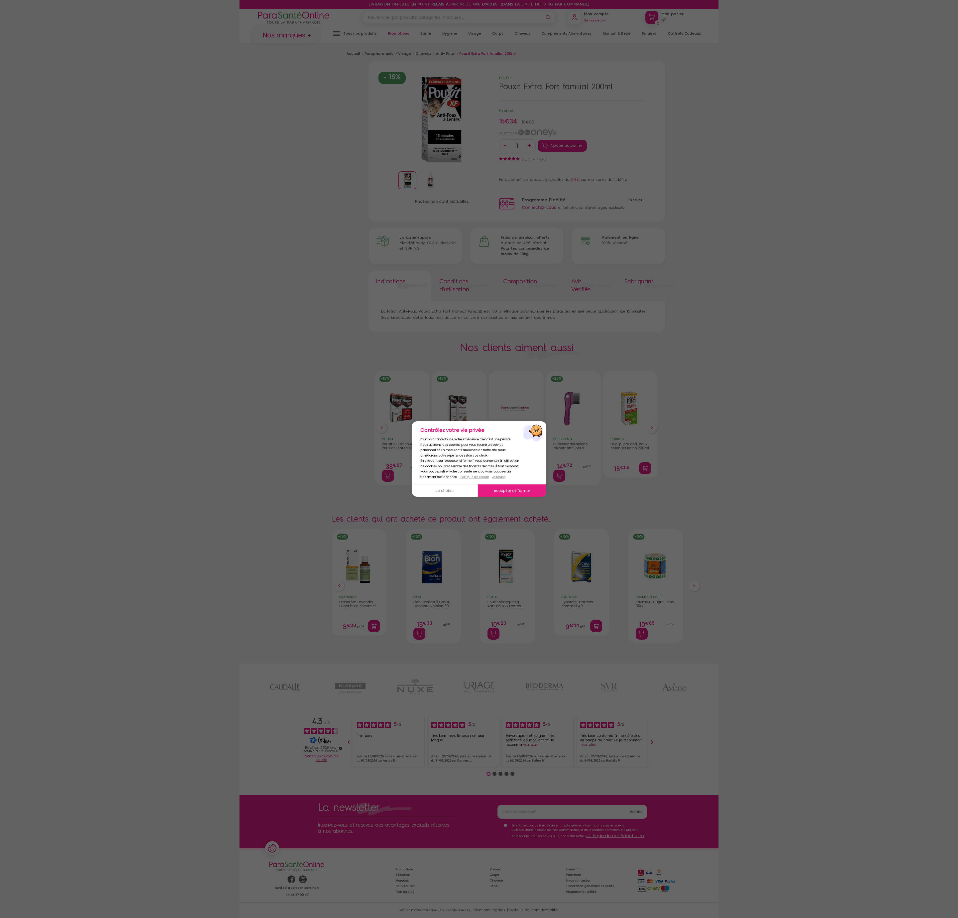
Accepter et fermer (512, 490)
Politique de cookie (475, 477)
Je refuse (498, 477)
